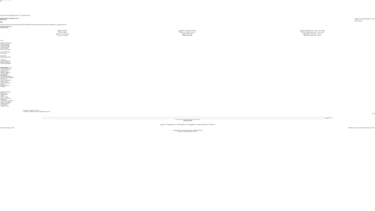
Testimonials (3, 99)
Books (2, 84)
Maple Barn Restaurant (5, 42)
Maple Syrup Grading (5, 57)
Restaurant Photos (4, 44)
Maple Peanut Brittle (187, 35)
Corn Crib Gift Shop (5, 52)
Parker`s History (4, 96)
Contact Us (3, 59)
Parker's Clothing (4, 82)
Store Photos (3, 53)
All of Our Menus (4, 48)
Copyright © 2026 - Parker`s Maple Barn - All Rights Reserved (187, 130)
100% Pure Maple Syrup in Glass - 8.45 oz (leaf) (312, 32)
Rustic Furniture (4, 94)
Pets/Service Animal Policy (6, 100)
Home (1, 40)
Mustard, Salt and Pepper (6, 77)
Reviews (10, 26)
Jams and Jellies (4, 73)
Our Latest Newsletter (5, 63)
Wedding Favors (4, 85)
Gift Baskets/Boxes (5, 68)
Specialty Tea (3, 71)
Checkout (10, 15)
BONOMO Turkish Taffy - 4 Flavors (312, 35)
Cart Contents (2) (4, 15)
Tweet (213, 124)
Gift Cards (2, 79)
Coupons (2, 95)
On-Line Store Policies (5, 102)
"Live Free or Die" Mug (62, 35)
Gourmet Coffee (4, 70)
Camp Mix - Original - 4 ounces (31, 110)
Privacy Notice (3, 104)
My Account (15, 15)
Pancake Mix (15, 14)
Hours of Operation (5, 45)
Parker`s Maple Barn (6, 14)
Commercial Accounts (25, 15)
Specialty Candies (4, 72)
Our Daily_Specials (5, 46)
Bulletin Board (3, 93)
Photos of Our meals (5, 49)
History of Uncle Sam (5, 98)
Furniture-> (3, 86)
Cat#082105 (22, 14)
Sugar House (3, 55)
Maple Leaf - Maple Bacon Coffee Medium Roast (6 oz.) (37, 111)
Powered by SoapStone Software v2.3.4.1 (187, 131)
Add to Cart (4, 27)
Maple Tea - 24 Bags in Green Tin (188, 32)
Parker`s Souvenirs (5, 80)
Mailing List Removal (5, 62)
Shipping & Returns (5, 103)
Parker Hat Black (62, 32)
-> (4, 67)
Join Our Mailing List (5, 61)
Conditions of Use (4, 106)
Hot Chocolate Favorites (6, 76)
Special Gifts (3, 81)
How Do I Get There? (5, 91)
